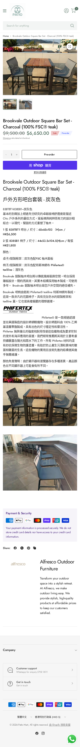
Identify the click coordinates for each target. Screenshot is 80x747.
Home (6, 36)
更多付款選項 (40, 172)
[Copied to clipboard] (34, 548)
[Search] (72, 25)
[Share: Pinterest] (28, 548)
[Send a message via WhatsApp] (72, 739)
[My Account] (66, 10)
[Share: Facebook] (15, 548)
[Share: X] (21, 548)
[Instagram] (43, 733)
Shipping (6, 138)
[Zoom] (69, 46)
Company (9, 650)
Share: (6, 548)
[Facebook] (37, 733)
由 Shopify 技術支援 (59, 725)
